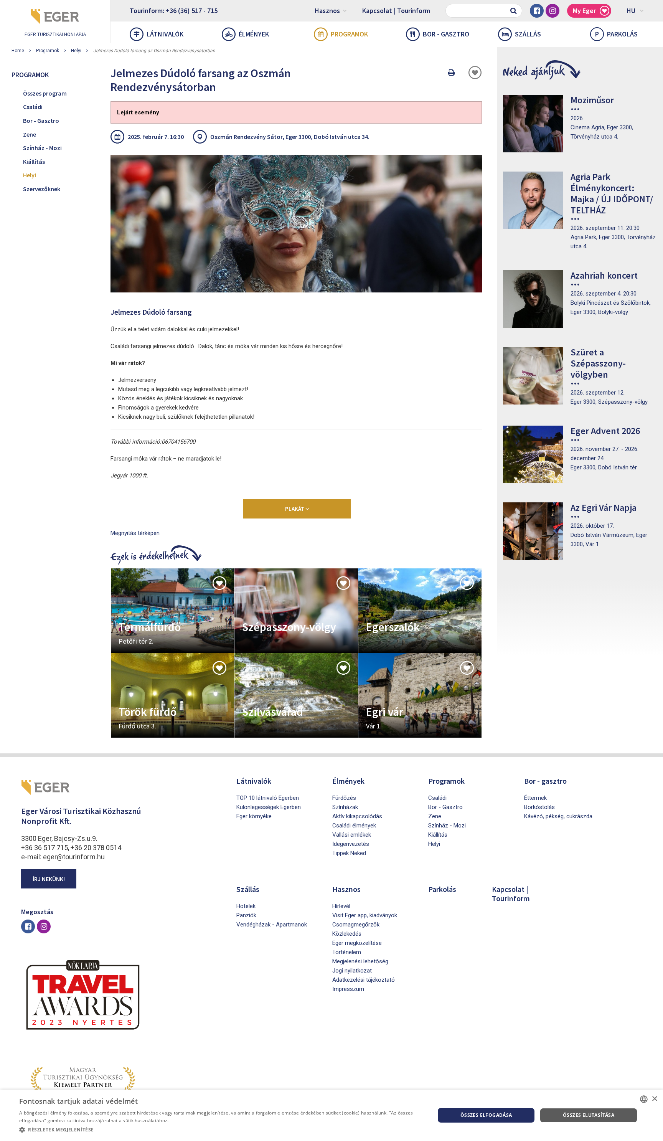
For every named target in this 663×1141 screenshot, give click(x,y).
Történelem (346, 952)
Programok (349, 34)
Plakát (295, 508)
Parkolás (616, 34)
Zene (29, 134)
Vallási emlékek (351, 834)
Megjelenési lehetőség (360, 961)
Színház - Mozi (42, 148)
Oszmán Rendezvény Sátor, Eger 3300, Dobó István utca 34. (289, 136)
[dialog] (331, 1115)
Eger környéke (254, 816)
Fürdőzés (344, 797)
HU (631, 10)
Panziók (246, 915)
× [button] (654, 1099)
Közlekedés (346, 933)
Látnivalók (165, 34)
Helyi (76, 50)
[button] (221, 1129)
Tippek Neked (349, 853)
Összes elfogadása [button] (486, 1115)
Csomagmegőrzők (355, 924)
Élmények (254, 34)
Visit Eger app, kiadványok (364, 915)
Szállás (528, 34)
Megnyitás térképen (135, 533)
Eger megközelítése (357, 943)
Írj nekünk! (49, 879)
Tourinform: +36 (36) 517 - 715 (174, 10)
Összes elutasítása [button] (588, 1115)
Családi (33, 107)
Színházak (345, 807)
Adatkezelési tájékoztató (363, 979)
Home (18, 50)
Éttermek (535, 797)
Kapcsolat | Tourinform (396, 10)
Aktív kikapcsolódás (357, 816)
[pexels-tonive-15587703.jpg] (296, 223)
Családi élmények (354, 825)
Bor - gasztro (446, 34)
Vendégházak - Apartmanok (271, 924)
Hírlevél (341, 906)
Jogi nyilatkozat (352, 970)
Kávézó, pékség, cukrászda (558, 816)
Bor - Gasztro (41, 120)
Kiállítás (34, 161)
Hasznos (327, 10)
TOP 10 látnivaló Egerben (267, 797)
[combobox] (644, 1099)
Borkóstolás (539, 807)
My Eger (584, 10)
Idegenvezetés (350, 843)
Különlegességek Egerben (268, 807)
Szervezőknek (41, 189)
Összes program (45, 93)
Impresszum (348, 989)
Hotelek (246, 906)
